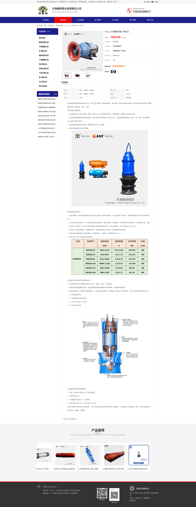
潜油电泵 (42, 38)
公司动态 (115, 20)
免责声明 (61, 493)
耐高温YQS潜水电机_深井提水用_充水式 (50, 469)
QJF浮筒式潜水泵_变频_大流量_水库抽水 (75, 469)
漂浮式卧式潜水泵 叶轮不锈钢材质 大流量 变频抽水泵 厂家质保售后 (47, 116)
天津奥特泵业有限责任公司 (64, 490)
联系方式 (150, 20)
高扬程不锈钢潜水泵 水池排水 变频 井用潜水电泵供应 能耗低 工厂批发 (47, 103)
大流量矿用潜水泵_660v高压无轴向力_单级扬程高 (102, 469)
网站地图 (74, 493)
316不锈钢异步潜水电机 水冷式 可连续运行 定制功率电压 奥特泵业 (47, 128)
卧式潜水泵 (43, 77)
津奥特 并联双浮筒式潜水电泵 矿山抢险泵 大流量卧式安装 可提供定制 (47, 99)
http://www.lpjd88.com (70, 419)
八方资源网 (54, 493)
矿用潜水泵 (43, 51)
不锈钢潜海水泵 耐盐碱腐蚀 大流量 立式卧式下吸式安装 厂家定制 (47, 107)
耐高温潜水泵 (44, 42)
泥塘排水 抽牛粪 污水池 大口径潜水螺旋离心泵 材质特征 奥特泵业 (47, 136)
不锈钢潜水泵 (44, 47)
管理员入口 (67, 493)
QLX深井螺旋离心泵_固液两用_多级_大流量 (149, 469)
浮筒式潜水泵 (44, 68)
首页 (45, 25)
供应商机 (63, 20)
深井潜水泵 (43, 64)
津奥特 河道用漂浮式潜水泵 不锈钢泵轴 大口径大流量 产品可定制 (47, 124)
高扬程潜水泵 (44, 55)
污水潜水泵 (43, 82)
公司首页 (45, 20)
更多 (55, 94)
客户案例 (133, 20)
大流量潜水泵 (44, 60)
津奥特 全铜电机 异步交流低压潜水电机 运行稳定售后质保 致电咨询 (47, 111)
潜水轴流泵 (59, 25)
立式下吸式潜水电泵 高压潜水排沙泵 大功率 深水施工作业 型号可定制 (47, 132)
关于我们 (98, 20)
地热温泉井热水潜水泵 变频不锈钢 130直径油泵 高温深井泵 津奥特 (47, 120)
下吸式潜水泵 (44, 73)
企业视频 (80, 20)
